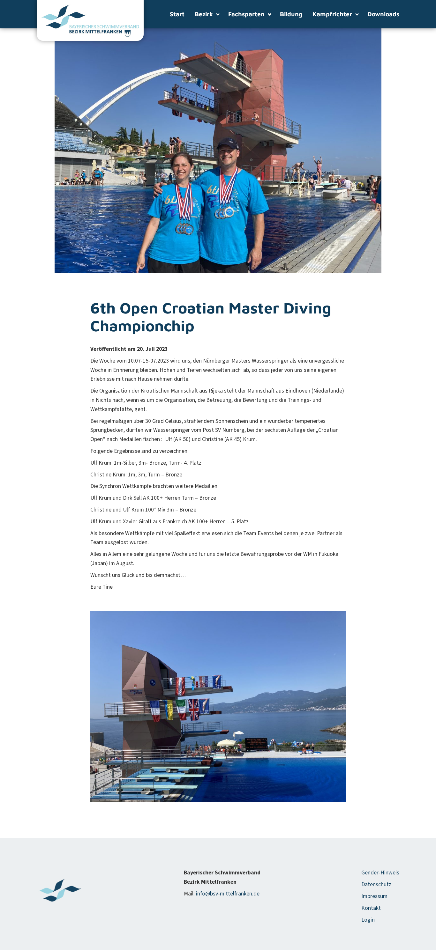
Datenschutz (376, 884)
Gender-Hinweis (380, 873)
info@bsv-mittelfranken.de (227, 894)
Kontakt (371, 908)
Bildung (291, 14)
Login (368, 920)
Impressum (374, 896)
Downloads (383, 14)
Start (177, 14)
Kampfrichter (332, 14)
